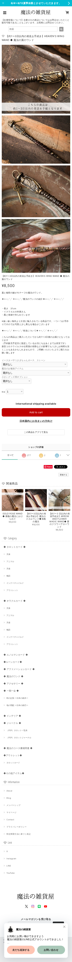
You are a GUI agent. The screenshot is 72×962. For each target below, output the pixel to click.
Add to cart (36, 412)
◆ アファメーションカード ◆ (19, 669)
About (9, 791)
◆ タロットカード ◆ (14, 546)
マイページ (11, 812)
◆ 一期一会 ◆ (11, 690)
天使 (8, 568)
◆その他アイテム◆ (13, 773)
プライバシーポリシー (16, 827)
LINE (8, 866)
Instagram (11, 858)
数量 (3, 392)
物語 (8, 576)
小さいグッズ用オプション (15, 377)
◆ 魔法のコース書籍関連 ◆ (18, 748)
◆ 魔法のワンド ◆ (13, 676)
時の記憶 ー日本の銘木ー (17, 698)
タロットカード (13, 762)
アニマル (10, 561)
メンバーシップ (13, 805)
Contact (10, 819)
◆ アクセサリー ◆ (13, 683)
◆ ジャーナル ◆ (12, 723)
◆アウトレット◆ (12, 755)
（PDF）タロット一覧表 (16, 730)
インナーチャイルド (15, 583)
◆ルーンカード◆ (12, 661)
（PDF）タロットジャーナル (18, 737)
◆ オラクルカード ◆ (14, 600)
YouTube (10, 873)
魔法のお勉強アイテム (13, 368)
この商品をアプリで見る (36, 432)
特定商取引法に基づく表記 (18, 834)
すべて (10, 455)
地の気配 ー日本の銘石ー (17, 705)
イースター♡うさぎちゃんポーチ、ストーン (23, 360)
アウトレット (12, 590)
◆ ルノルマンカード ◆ (15, 654)
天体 (8, 554)
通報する (63, 475)
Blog (8, 798)
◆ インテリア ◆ (12, 715)
